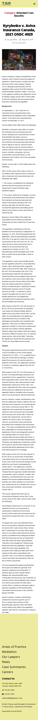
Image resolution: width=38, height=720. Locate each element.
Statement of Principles (23, 707)
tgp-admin (13, 40)
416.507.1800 (9, 690)
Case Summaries (14, 667)
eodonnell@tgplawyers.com (12, 698)
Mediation (9, 652)
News (6, 662)
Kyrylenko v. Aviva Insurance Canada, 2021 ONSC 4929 (19, 30)
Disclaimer (31, 704)
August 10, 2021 (27, 40)
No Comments (20, 43)
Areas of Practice (14, 647)
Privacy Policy (8, 707)
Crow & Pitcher (16, 711)
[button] (34, 3)
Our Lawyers (11, 657)
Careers (7, 672)
